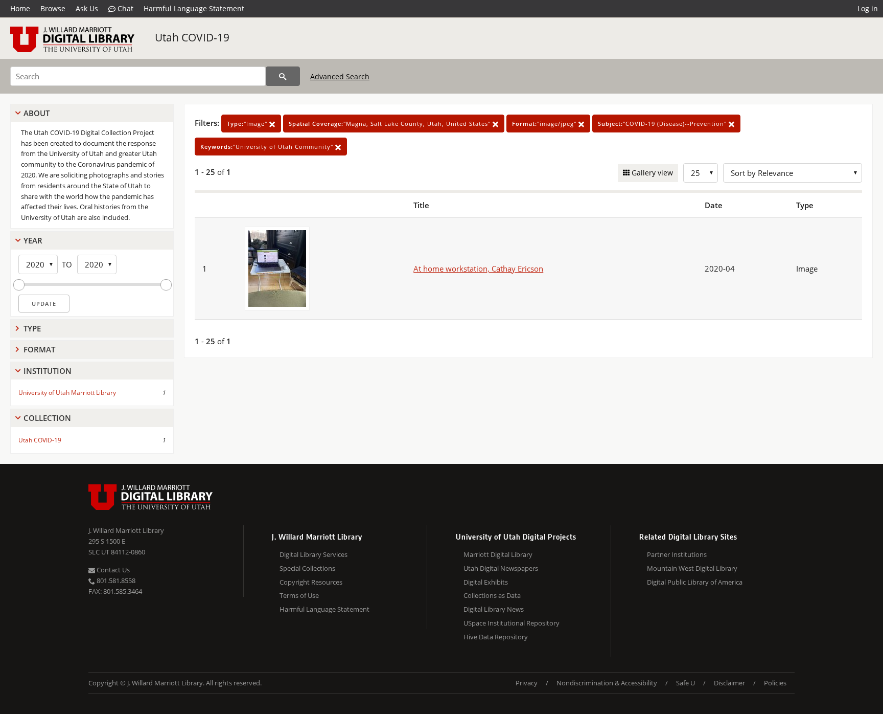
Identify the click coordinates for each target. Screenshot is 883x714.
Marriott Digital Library (497, 554)
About (37, 113)
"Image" (248, 123)
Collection (47, 418)
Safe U (685, 682)
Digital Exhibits (485, 582)
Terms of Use (299, 595)
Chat (124, 8)
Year (33, 240)
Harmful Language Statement (194, 8)
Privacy (527, 682)
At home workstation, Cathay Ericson (478, 268)
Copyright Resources (311, 582)
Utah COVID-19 (192, 37)
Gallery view (651, 172)
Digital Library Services (313, 554)
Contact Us (112, 569)
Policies (775, 682)
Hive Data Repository (495, 636)
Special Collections (307, 568)
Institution (48, 371)
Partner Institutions (677, 554)
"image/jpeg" (545, 123)
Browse (52, 8)
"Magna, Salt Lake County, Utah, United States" (391, 123)
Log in (867, 8)
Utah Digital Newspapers (500, 568)
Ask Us (87, 8)
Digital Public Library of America (694, 582)
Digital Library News (493, 609)
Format (39, 349)
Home (20, 8)
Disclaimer (729, 682)
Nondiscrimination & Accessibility (606, 682)
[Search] (283, 76)
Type (32, 328)
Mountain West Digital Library (692, 568)
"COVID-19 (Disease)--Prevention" (663, 123)
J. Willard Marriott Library (126, 530)
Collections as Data (492, 595)
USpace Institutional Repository (511, 623)
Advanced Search (339, 76)
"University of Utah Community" (267, 146)
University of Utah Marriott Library (67, 392)
